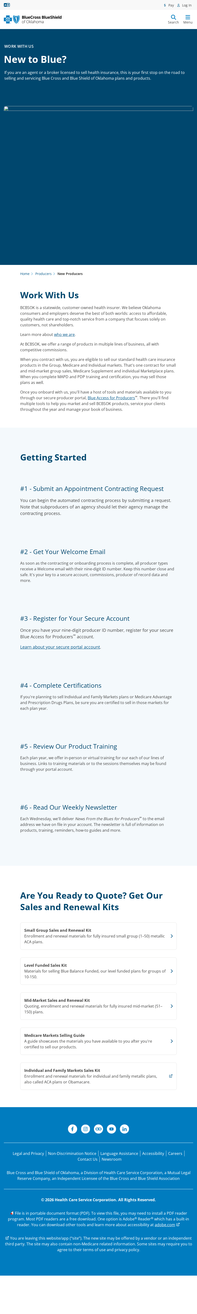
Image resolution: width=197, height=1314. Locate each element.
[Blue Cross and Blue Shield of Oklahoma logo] (33, 19)
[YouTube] (111, 1129)
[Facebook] (72, 1129)
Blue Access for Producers (111, 397)
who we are (64, 334)
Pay (170, 5)
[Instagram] (85, 1129)
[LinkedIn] (124, 1129)
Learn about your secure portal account (60, 647)
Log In (186, 5)
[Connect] (98, 1129)
